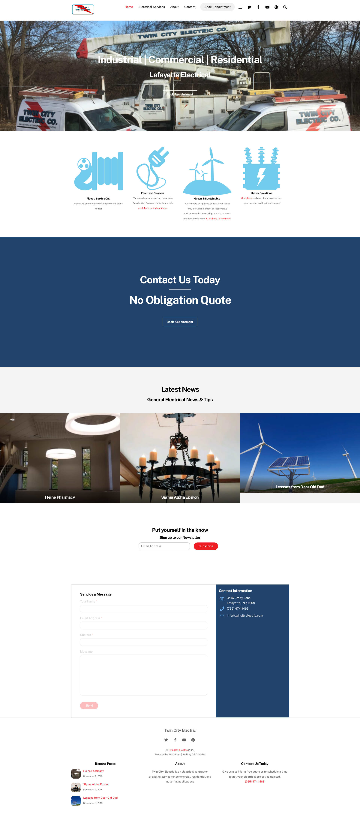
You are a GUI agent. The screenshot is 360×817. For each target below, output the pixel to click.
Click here (246, 198)
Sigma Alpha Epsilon (180, 497)
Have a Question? (261, 193)
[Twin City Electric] (83, 13)
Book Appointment (218, 7)
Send (89, 705)
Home (129, 7)
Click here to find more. (218, 218)
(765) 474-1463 (254, 781)
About (174, 7)
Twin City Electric (178, 750)
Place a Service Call (98, 198)
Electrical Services (152, 7)
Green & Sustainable (207, 198)
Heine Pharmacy (60, 497)
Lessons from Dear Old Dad (300, 486)
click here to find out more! (152, 208)
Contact (189, 7)
